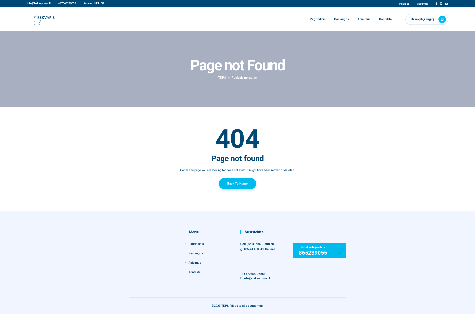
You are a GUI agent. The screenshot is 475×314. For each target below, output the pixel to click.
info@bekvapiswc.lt (39, 3)
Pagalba (404, 3)
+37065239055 (67, 3)
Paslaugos (341, 19)
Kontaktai (385, 19)
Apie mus (364, 19)
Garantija (422, 3)
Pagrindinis (318, 19)
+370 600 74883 (252, 274)
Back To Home (237, 183)
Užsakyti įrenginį (423, 19)
